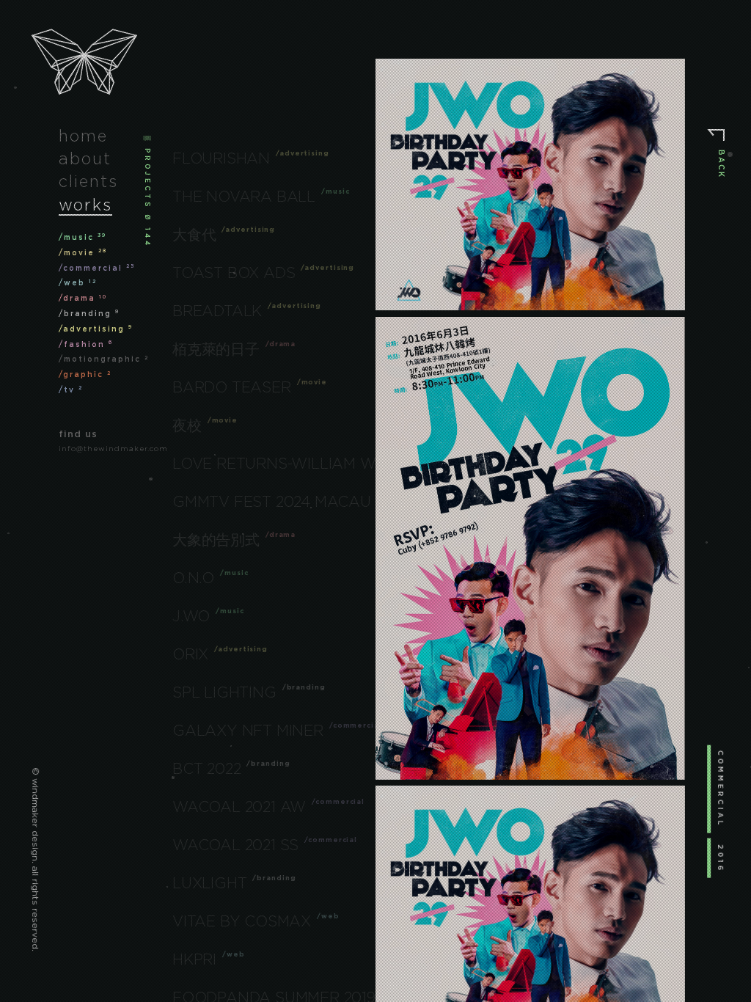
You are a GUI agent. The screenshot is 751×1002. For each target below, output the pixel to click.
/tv (71, 390)
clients (88, 181)
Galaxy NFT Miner (247, 731)
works (85, 204)
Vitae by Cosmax (241, 921)
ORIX (190, 654)
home (83, 136)
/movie (83, 253)
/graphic (85, 374)
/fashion (86, 344)
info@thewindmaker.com (113, 449)
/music (82, 237)
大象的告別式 (216, 540)
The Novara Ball (243, 197)
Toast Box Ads (233, 273)
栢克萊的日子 (216, 349)
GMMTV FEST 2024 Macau (271, 502)
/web (78, 283)
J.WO (191, 616)
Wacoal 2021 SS (235, 845)
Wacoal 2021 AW (239, 807)
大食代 (194, 235)
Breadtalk (217, 311)
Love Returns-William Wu (279, 464)
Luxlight (209, 883)
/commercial (97, 268)
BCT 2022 (206, 769)
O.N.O (193, 578)
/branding (89, 314)
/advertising (96, 329)
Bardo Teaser (231, 387)
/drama (83, 298)
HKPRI (194, 959)
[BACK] (716, 139)
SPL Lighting (224, 692)
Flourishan (221, 158)
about (85, 158)
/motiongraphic (104, 359)
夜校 (187, 425)
